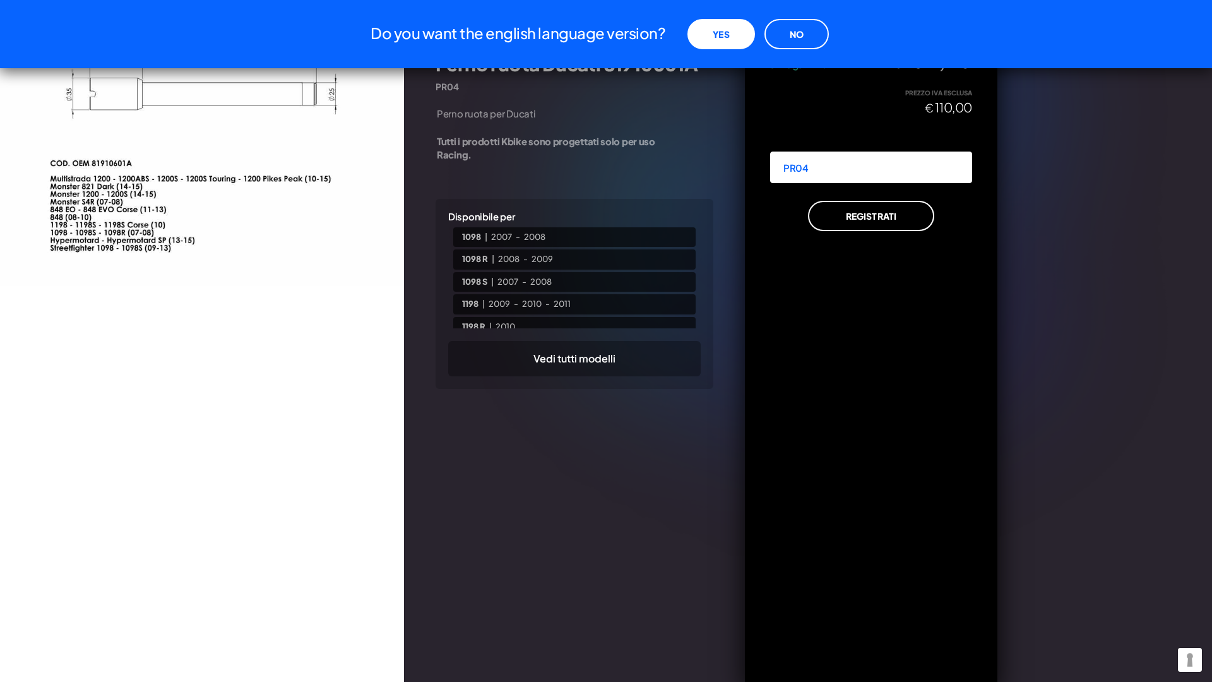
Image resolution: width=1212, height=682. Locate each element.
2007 (501, 237)
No (797, 34)
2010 (532, 304)
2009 (542, 259)
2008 (534, 237)
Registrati (871, 216)
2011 (562, 304)
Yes (721, 34)
